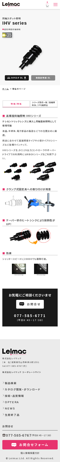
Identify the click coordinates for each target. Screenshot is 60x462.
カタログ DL (17, 77)
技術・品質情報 (14, 396)
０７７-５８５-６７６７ (18, 435)
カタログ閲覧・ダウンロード (22, 389)
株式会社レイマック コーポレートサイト (21, 372)
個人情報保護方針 (30, 453)
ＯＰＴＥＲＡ (12, 402)
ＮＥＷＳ (10, 408)
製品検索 (11, 383)
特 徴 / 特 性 (16, 103)
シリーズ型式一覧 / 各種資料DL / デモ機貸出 (43, 103)
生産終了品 (12, 415)
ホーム (5, 88)
